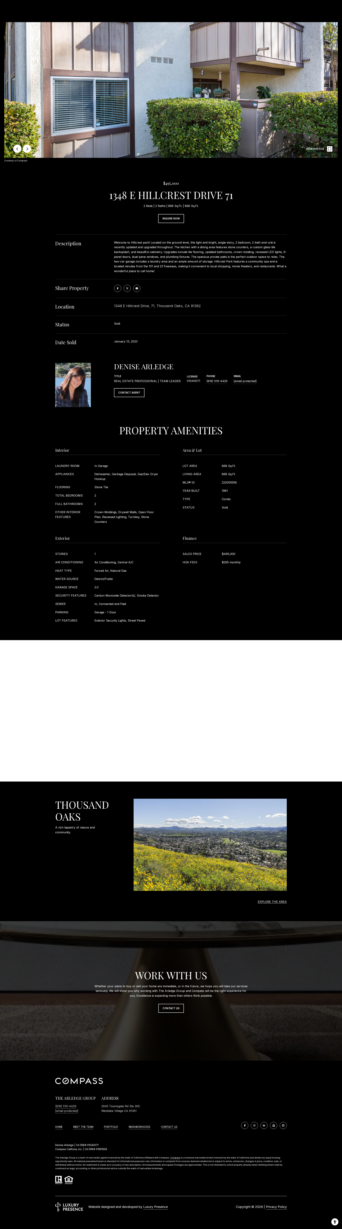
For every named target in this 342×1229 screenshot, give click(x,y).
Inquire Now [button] (171, 218)
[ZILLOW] (273, 1125)
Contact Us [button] (171, 1008)
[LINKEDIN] (264, 1125)
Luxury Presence (155, 1207)
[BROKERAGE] (283, 1125)
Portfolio (111, 1126)
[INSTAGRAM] (254, 1125)
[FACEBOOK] (244, 1125)
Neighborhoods (139, 1126)
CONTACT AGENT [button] (129, 392)
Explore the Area (272, 901)
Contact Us (169, 1126)
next (27, 149)
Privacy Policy (276, 1207)
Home (59, 1126)
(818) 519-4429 (216, 381)
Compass (175, 1157)
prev (17, 149)
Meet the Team (83, 1126)
